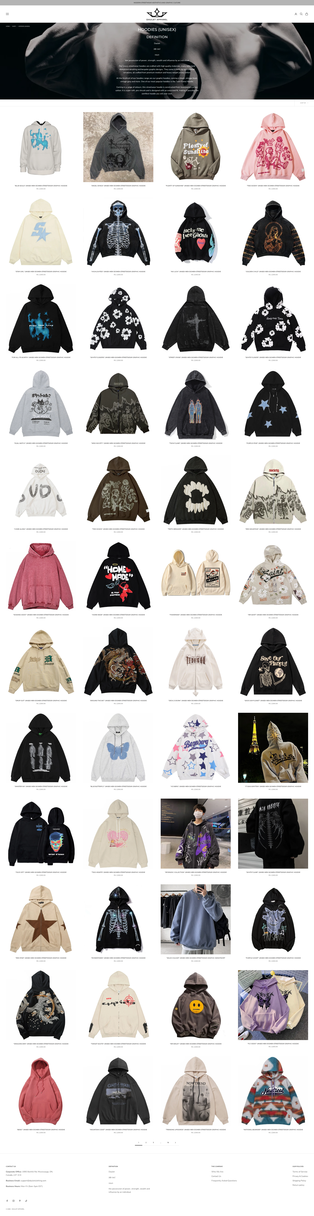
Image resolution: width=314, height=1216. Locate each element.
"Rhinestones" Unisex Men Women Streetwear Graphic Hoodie (118, 958)
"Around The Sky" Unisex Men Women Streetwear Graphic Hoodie (118, 700)
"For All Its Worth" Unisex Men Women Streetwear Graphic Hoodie (41, 357)
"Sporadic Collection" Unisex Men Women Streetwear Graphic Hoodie (196, 872)
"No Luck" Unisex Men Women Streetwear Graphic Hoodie (196, 271)
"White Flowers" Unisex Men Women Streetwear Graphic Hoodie (118, 357)
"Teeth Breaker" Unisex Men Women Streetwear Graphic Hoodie (196, 529)
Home (8, 26)
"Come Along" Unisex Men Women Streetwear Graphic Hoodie (41, 529)
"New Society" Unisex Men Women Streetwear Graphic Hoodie (118, 443)
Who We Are (217, 1171)
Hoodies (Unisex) (24, 26)
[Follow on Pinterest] (20, 1201)
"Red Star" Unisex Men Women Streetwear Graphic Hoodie (40, 958)
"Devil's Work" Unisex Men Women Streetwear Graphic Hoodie (195, 700)
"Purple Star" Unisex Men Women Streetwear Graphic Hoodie (273, 443)
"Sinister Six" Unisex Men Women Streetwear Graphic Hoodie (40, 786)
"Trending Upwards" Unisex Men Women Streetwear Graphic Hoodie (196, 1130)
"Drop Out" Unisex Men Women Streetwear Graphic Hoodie (41, 700)
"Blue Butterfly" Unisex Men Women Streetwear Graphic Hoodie (118, 786)
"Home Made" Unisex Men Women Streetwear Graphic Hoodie (118, 615)
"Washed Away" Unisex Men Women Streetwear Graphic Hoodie (41, 615)
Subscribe (287, 1205)
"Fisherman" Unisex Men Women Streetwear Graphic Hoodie (195, 615)
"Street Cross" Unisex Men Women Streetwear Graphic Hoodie (196, 357)
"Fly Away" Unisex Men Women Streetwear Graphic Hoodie (273, 1044)
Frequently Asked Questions (224, 1180)
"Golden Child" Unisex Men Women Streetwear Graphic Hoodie (273, 271)
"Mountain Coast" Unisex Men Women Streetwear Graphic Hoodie (118, 1130)
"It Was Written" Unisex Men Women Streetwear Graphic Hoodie (273, 786)
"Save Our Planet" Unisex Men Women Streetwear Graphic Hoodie (273, 700)
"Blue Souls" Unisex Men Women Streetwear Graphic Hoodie (41, 186)
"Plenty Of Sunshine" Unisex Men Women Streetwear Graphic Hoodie (196, 186)
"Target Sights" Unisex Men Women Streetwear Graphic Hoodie (118, 1044)
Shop (14, 26)
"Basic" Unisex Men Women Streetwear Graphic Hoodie (41, 1130)
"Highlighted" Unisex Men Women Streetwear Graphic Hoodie (118, 271)
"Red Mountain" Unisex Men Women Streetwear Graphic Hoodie (273, 529)
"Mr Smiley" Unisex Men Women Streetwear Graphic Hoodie (196, 1044)
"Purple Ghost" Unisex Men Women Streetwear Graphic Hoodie (273, 958)
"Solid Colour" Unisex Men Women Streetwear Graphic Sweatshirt (195, 958)
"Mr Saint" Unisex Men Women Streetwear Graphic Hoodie (273, 615)
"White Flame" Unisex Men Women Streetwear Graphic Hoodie (273, 872)
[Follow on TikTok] (26, 1201)
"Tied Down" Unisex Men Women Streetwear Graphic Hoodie (273, 186)
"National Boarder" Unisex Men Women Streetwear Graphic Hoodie (273, 1130)
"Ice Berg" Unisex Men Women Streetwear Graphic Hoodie (195, 786)
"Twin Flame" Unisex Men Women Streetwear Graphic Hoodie (195, 443)
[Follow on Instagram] (13, 1201)
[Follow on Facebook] (7, 1201)
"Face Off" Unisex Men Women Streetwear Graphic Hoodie (40, 872)
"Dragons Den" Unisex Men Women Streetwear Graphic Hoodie (40, 1044)
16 (168, 1142)
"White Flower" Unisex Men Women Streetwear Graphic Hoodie (273, 357)
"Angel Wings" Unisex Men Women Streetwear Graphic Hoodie (118, 186)
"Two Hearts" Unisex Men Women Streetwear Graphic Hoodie (118, 872)
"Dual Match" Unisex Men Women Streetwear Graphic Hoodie (41, 443)
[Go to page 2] (175, 1142)
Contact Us (216, 1176)
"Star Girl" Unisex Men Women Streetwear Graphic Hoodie (40, 271)
